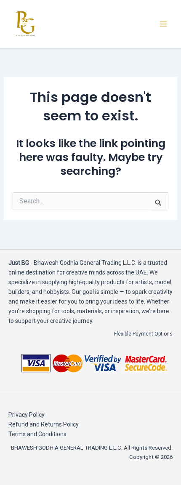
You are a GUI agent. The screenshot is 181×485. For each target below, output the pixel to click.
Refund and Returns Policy (43, 424)
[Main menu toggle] (163, 24)
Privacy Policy (26, 414)
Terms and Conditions (37, 434)
